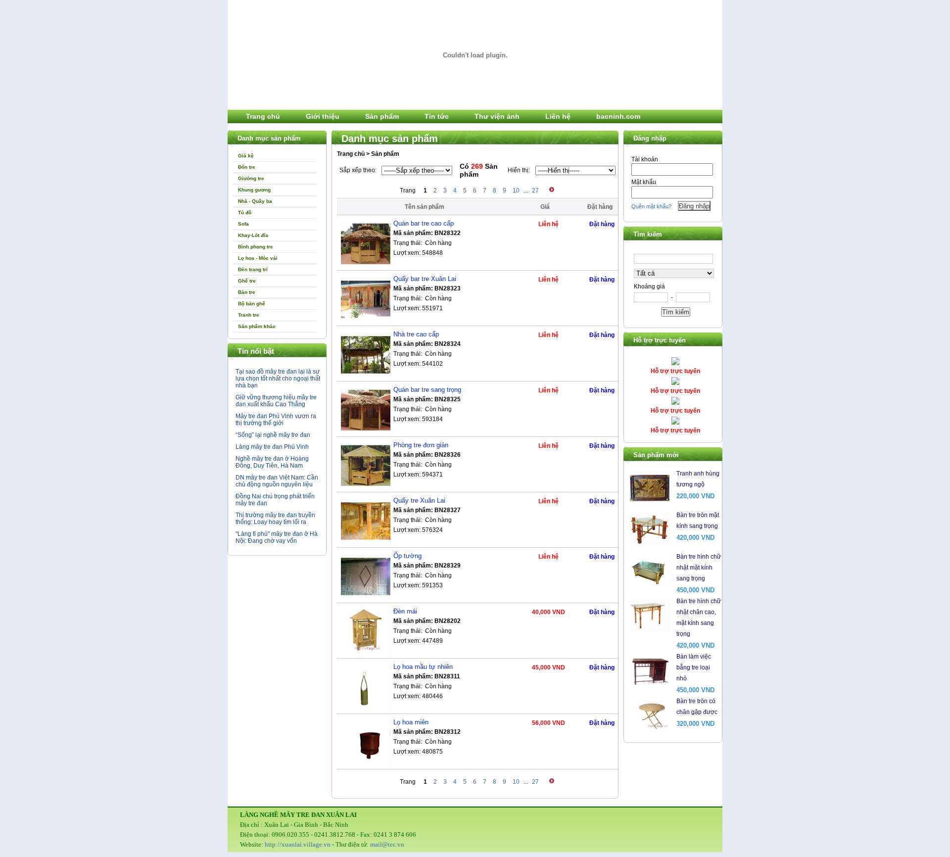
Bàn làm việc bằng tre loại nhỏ (693, 667)
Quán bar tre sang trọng (427, 389)
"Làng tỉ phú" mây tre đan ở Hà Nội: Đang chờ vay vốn (277, 537)
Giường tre (251, 178)
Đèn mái (405, 611)
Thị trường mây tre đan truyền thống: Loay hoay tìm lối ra (275, 518)
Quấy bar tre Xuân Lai (424, 279)
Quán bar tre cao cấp (423, 223)
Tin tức (437, 116)
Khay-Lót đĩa (253, 235)
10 (516, 190)
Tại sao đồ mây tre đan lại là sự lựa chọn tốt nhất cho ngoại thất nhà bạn (278, 378)
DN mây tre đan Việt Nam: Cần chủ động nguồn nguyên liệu (277, 481)
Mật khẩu (643, 182)
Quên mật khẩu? (651, 206)
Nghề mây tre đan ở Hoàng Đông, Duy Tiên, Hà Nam (272, 462)
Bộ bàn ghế (251, 303)
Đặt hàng (602, 224)
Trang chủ (263, 116)
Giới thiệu (322, 116)
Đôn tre (246, 167)
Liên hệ (557, 116)
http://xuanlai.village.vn (298, 844)
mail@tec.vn (387, 844)
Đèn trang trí (253, 269)
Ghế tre (247, 281)
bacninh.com (618, 116)
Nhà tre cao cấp (416, 334)
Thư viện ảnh (497, 116)
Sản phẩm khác (257, 326)
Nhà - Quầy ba (255, 201)
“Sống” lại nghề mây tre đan (273, 434)
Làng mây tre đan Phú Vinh (272, 446)
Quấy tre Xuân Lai (419, 500)
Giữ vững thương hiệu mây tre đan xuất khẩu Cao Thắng (276, 401)
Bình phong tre (255, 246)
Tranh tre (248, 315)
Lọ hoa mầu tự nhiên (423, 666)
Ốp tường (407, 556)
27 (535, 190)
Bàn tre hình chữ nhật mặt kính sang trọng (698, 567)
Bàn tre (246, 292)
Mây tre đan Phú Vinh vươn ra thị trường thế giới (276, 420)
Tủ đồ (244, 212)
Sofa (243, 224)
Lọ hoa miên (410, 722)
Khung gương (254, 189)
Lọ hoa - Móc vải (258, 258)
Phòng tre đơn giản (420, 445)
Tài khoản (644, 159)
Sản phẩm (382, 116)
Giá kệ (246, 155)
